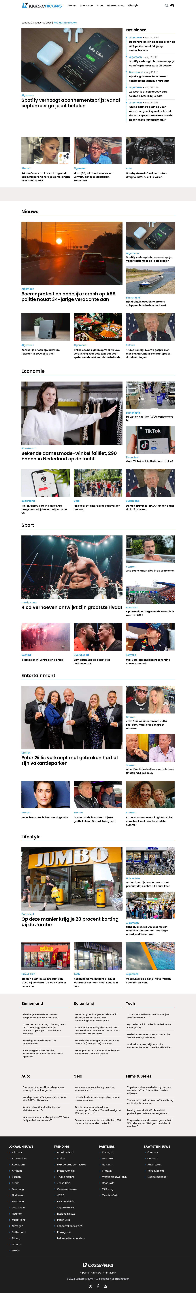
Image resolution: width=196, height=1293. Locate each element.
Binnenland (136, 72)
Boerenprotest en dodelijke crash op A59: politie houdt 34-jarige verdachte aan (152, 46)
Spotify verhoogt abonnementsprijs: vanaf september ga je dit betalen (152, 63)
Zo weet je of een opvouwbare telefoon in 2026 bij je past (148, 94)
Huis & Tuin (133, 878)
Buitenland (28, 501)
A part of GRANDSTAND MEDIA (98, 1272)
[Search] (166, 5)
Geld (76, 501)
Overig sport (29, 602)
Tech (77, 974)
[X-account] (90, 1286)
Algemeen (27, 95)
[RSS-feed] (105, 1286)
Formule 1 (132, 607)
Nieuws (72, 5)
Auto (129, 168)
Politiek (130, 345)
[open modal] (172, 5)
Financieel (132, 457)
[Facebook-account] (98, 1286)
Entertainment (116, 5)
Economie (86, 5)
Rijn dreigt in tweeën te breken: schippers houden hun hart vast (149, 79)
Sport (99, 5)
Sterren (25, 168)
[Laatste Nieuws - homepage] (42, 5)
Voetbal (26, 655)
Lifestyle (133, 5)
